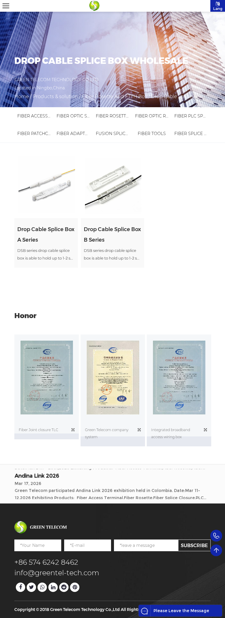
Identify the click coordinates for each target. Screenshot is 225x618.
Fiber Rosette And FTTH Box (114, 96)
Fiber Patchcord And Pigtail (51, 133)
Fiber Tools (152, 133)
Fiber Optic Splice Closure (88, 116)
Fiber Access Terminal (43, 116)
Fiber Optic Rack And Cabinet (170, 116)
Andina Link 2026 (37, 473)
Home (21, 96)
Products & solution (55, 96)
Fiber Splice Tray (194, 133)
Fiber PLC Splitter (195, 116)
